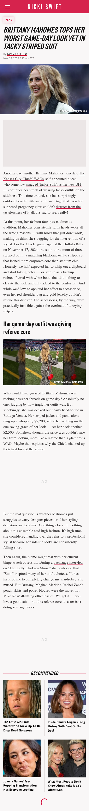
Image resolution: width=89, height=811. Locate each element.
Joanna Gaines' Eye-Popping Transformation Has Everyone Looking (20, 786)
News (9, 20)
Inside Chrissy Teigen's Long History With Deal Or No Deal (66, 726)
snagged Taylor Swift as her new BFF (54, 184)
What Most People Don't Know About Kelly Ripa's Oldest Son (64, 786)
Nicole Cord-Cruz (17, 54)
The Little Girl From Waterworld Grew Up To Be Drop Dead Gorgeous (22, 726)
